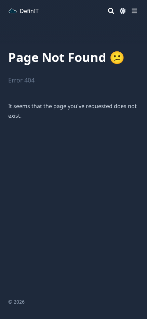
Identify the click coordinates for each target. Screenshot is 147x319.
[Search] (111, 11)
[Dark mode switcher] (123, 11)
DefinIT (29, 11)
